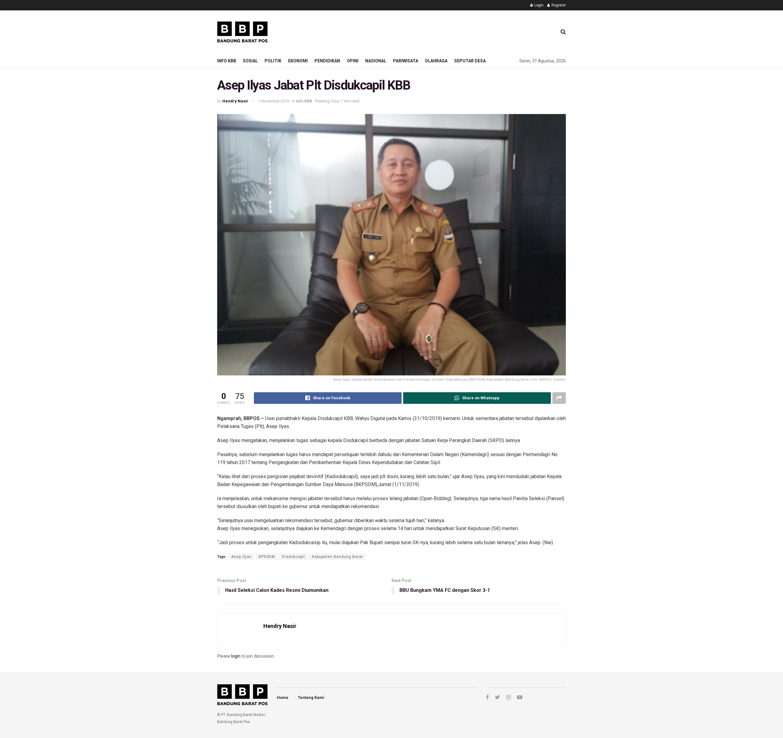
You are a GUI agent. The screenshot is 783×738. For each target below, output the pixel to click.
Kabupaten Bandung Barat (337, 557)
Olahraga (436, 60)
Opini (352, 60)
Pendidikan (327, 60)
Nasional (375, 60)
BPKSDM (267, 557)
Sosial (250, 60)
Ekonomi (298, 60)
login (235, 656)
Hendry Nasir (235, 101)
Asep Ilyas (241, 557)
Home (282, 697)
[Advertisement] (440, 31)
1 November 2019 (273, 101)
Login (538, 5)
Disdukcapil (293, 557)
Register (558, 5)
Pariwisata (405, 60)
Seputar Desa (470, 60)
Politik (273, 60)
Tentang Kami (311, 697)
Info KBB (226, 60)
